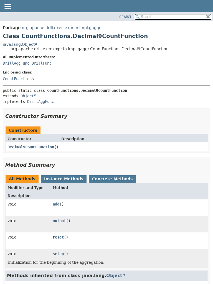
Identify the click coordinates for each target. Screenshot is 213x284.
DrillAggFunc (16, 63)
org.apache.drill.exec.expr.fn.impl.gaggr (61, 28)
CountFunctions (18, 79)
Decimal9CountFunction (30, 147)
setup (58, 254)
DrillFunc (42, 63)
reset (58, 237)
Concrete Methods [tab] (112, 179)
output (59, 221)
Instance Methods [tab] (63, 179)
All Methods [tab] (22, 179)
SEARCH (126, 17)
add (56, 204)
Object (27, 96)
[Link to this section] (71, 116)
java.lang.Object (19, 44)
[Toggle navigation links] (7, 7)
